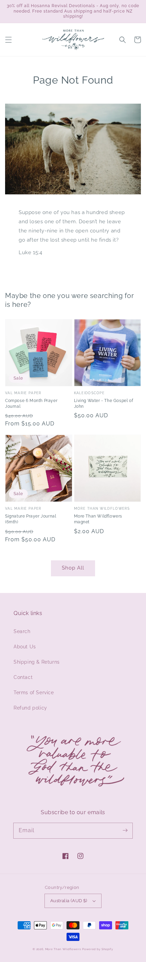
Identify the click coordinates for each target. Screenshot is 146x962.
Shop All (73, 568)
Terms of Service (34, 692)
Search (22, 631)
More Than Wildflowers (63, 949)
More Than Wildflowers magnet (98, 519)
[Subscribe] (124, 830)
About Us (25, 646)
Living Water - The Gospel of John (103, 403)
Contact (23, 677)
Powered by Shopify (97, 949)
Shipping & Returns (37, 662)
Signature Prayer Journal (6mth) (30, 519)
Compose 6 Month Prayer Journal (31, 403)
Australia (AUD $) (68, 900)
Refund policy (30, 708)
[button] (8, 39)
